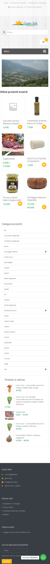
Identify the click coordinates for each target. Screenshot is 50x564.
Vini (5, 369)
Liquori (6, 273)
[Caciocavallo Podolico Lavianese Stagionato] (9, 438)
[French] (20, 12)
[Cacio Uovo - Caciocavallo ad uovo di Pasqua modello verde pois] (9, 427)
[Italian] (26, 12)
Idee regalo (8, 262)
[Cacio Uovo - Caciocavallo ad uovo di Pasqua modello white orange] (9, 388)
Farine (6, 246)
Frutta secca (8, 257)
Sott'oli (6, 337)
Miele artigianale (10, 278)
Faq (6, 3)
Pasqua (7, 300)
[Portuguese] (29, 12)
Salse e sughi (9, 321)
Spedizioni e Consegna (38, 3)
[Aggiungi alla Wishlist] (2, 102)
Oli (5, 294)
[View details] (13, 106)
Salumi (6, 326)
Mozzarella (8, 284)
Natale (6, 289)
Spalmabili (8, 343)
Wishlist (6, 514)
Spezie (6, 348)
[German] (23, 12)
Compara (2, 98)
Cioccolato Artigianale (11, 236)
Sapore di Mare (9, 332)
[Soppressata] (9, 415)
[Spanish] (32, 12)
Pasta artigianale (10, 305)
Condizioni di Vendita (18, 3)
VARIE (6, 364)
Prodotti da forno (10, 310)
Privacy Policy (8, 507)
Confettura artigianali (11, 241)
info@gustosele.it (11, 482)
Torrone (7, 359)
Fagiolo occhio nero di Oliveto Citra (16, 532)
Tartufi (6, 353)
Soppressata (20, 412)
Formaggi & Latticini (11, 252)
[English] (18, 12)
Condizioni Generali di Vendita (14, 511)
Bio (5, 230)
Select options (20, 127)
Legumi (6, 268)
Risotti (6, 316)
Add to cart (44, 127)
